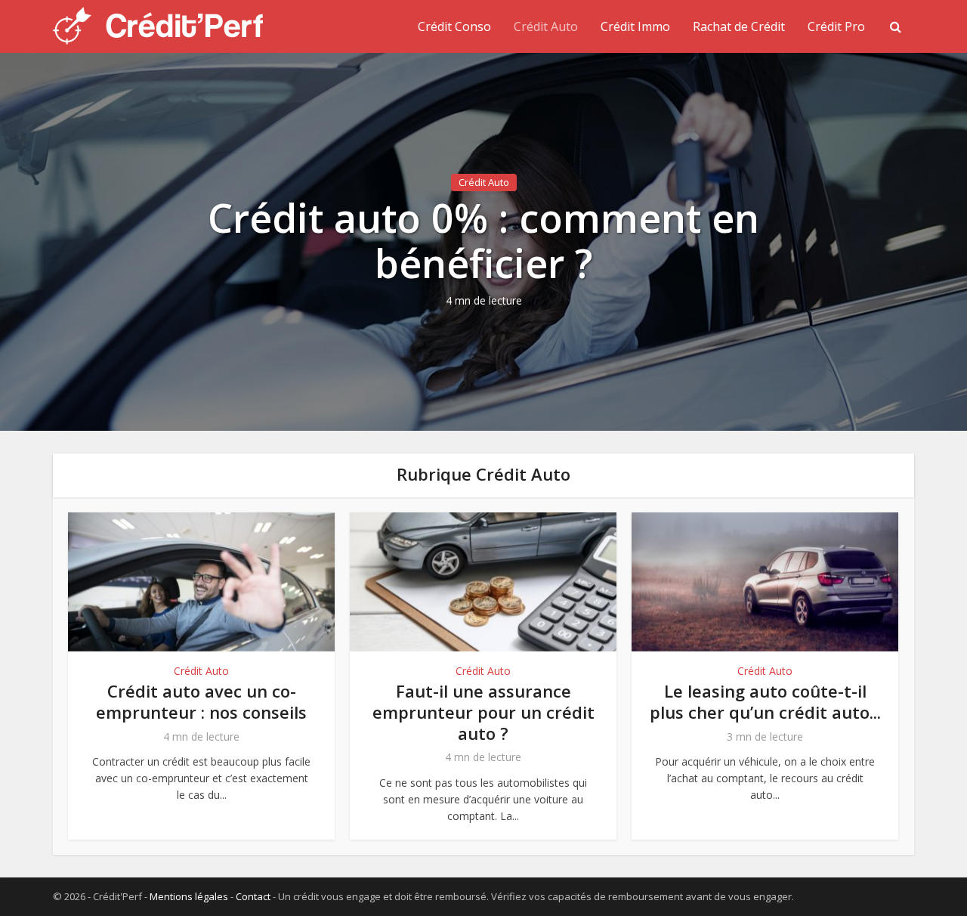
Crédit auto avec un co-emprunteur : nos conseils (201, 701)
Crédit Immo (635, 26)
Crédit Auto (546, 26)
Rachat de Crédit (739, 26)
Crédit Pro (836, 26)
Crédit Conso (454, 26)
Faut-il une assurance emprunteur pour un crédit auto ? (483, 711)
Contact (253, 896)
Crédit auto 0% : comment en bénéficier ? (483, 240)
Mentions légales (189, 896)
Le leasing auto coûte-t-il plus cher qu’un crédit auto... (765, 701)
